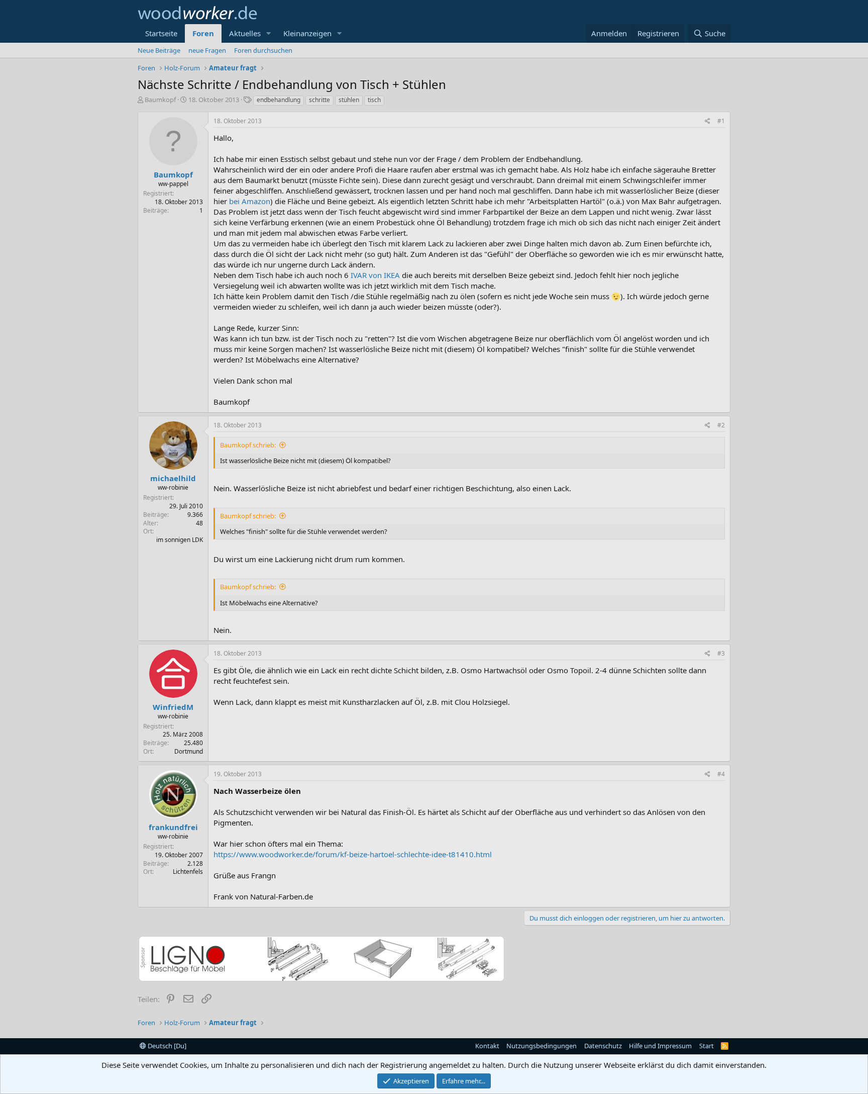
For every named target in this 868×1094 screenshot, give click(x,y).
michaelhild (173, 478)
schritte (319, 100)
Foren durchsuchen (263, 50)
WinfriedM (173, 707)
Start (706, 1045)
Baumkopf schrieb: (248, 444)
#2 (721, 425)
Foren (203, 33)
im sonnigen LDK (179, 539)
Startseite (161, 33)
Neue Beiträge (159, 50)
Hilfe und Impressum (660, 1045)
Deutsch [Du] (166, 1045)
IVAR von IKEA (375, 275)
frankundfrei (173, 827)
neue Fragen (207, 50)
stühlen (349, 100)
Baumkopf (160, 99)
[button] (269, 33)
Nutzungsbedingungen (541, 1045)
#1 (721, 121)
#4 (721, 774)
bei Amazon (249, 201)
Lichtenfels (188, 871)
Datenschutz (603, 1045)
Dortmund (188, 751)
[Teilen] (707, 121)
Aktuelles (245, 33)
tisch (374, 100)
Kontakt (487, 1045)
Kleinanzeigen (307, 33)
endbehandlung (278, 100)
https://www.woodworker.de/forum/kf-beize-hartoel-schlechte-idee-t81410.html (352, 854)
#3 (721, 653)
